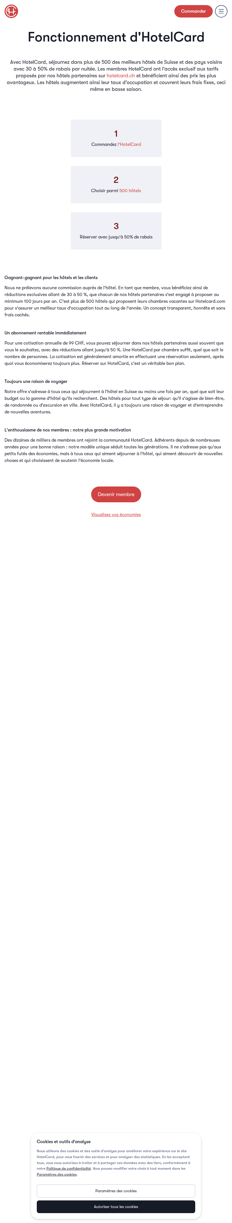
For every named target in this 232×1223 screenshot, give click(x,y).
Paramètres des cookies (57, 1174)
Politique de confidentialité (68, 1168)
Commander (193, 11)
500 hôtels (130, 190)
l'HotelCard (129, 144)
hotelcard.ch (121, 75)
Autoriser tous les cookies (116, 1206)
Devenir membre (116, 494)
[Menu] (221, 11)
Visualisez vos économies (116, 514)
